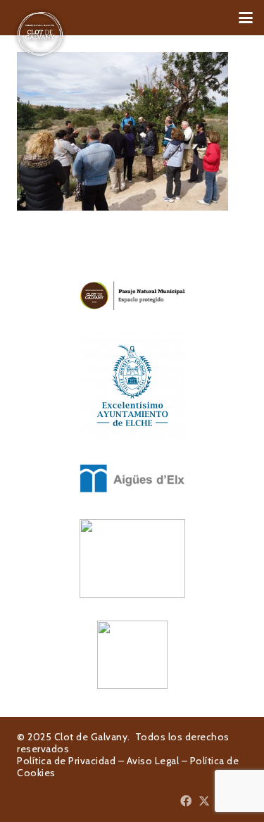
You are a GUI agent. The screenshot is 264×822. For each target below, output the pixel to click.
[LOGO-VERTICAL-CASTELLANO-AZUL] (132, 385)
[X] (204, 801)
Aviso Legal (153, 760)
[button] (246, 18)
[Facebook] (185, 801)
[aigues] (132, 478)
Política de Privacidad (66, 760)
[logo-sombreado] (40, 34)
